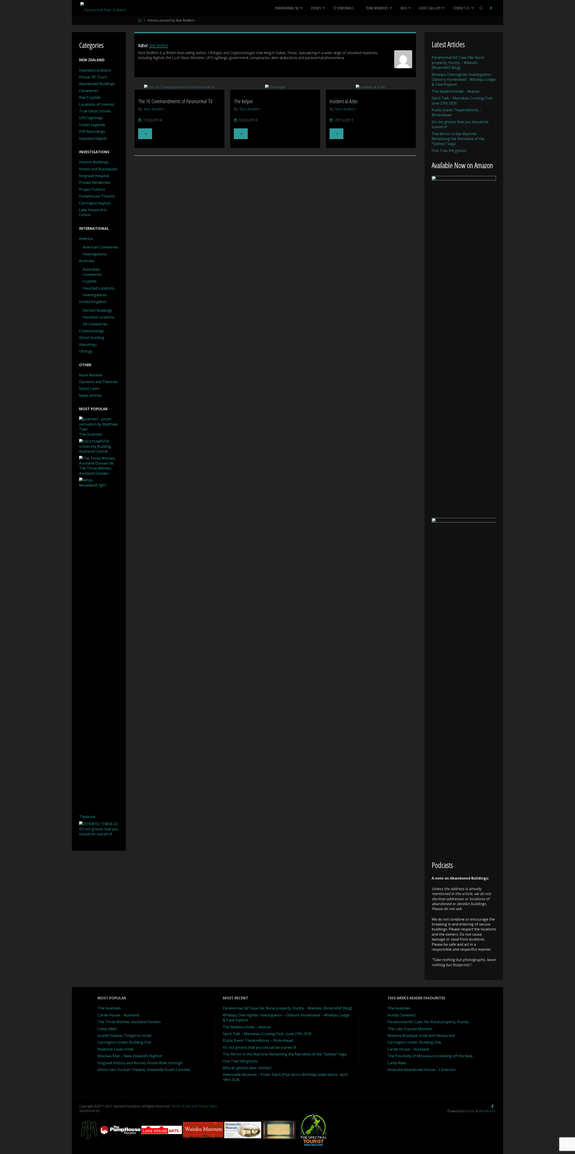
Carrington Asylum (95, 203)
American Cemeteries (100, 247)
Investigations (95, 254)
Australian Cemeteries (92, 272)
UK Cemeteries (95, 324)
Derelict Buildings (97, 310)
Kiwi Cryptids (90, 97)
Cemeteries (88, 90)
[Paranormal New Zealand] (102, 7)
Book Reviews (90, 375)
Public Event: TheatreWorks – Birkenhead (258, 1040)
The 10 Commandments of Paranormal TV (175, 101)
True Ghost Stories (95, 111)
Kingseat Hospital (94, 175)
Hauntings (88, 344)
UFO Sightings (91, 117)
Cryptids (90, 281)
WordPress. (487, 1111)
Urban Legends (92, 124)
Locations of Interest (96, 104)
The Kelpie (243, 101)
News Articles (90, 395)
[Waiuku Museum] (203, 1129)
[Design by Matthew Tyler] (89, 1129)
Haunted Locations (95, 70)
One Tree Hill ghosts (449, 150)
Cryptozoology (91, 330)
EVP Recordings (92, 131)
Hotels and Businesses (98, 169)
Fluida (470, 1111)
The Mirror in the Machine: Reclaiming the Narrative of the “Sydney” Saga (458, 138)
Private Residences (95, 182)
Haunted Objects (93, 138)
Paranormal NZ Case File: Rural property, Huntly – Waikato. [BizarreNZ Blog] (458, 62)
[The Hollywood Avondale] (279, 1129)
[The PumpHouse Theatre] (121, 1129)
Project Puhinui (92, 189)
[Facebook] (491, 8)
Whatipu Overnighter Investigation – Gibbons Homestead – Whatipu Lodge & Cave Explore (464, 79)
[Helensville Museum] (243, 1129)
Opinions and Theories (98, 381)
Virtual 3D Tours (93, 77)
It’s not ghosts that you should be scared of (259, 1047)
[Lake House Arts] (162, 1129)
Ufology (86, 351)
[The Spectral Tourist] (313, 1129)
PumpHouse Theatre (97, 196)
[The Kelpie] (275, 87)
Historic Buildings (94, 162)
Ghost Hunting (91, 337)
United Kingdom (92, 301)
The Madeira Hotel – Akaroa (455, 91)
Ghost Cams (89, 388)
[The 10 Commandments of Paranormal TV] (180, 87)
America (86, 238)
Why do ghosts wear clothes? (247, 1067)
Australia (86, 260)
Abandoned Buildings (97, 83)
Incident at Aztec (344, 101)
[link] (481, 8)
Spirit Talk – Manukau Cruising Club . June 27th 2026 (267, 1033)
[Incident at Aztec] (371, 87)
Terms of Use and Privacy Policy (194, 1106)
